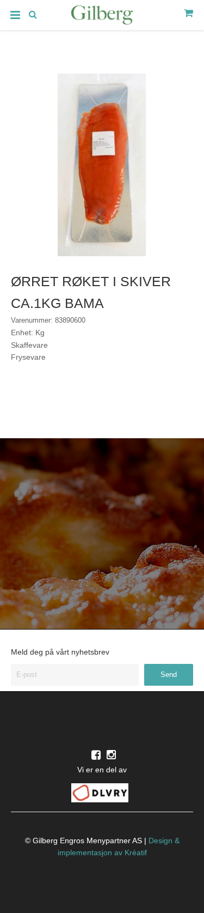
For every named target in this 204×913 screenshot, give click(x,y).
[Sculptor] (102, 17)
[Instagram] (111, 755)
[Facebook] (96, 755)
